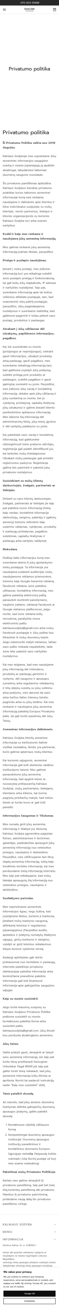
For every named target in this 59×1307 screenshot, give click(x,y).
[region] (29, 1287)
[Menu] (4, 9)
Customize (29, 1301)
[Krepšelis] (54, 9)
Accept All (29, 1293)
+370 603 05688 (29, 3)
